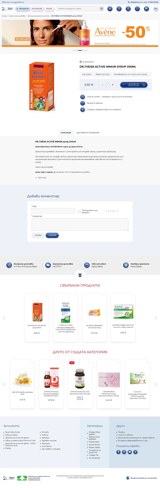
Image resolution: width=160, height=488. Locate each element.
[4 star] (113, 211)
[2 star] (108, 211)
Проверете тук (34, 479)
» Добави (52, 235)
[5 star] (115, 211)
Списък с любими (125, 435)
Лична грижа (94, 458)
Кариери (45, 438)
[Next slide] (155, 317)
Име (34, 206)
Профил (121, 432)
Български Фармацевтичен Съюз (133, 441)
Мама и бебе (94, 447)
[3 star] (110, 211)
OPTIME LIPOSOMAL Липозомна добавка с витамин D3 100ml (51, 394)
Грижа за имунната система (38, 16)
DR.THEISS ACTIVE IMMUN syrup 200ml (66, 16)
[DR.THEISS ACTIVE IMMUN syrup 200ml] (40, 86)
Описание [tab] (66, 133)
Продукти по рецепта (95, 451)
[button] (74, 50)
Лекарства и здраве (94, 433)
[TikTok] (135, 452)
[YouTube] (130, 452)
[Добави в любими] (46, 296)
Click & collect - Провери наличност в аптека (109, 97)
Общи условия (11, 435)
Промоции (37, 8)
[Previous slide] (4, 317)
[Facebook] (118, 452)
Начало (4, 16)
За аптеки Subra (12, 432)
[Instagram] (124, 452)
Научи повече (31, 266)
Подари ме (93, 455)
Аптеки (45, 432)
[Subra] (7, 8)
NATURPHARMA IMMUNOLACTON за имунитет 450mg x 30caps (109, 394)
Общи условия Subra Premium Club (20, 441)
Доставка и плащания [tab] (88, 133)
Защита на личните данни (17, 438)
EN (156, 8)
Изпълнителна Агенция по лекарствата (136, 438)
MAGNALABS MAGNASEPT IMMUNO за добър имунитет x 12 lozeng (137, 396)
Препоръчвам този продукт (90, 211)
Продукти (24, 8)
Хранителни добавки (17, 16)
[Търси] (101, 9)
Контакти (47, 446)
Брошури (46, 443)
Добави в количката (133, 85)
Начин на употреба (44, 167)
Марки (8, 448)
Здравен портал (49, 441)
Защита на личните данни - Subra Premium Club (20, 444)
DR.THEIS (106, 74)
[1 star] (106, 211)
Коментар (37, 216)
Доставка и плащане (51, 449)
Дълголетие (94, 445)
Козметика (94, 442)
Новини (45, 435)
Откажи (38, 235)
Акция (49, 8)
